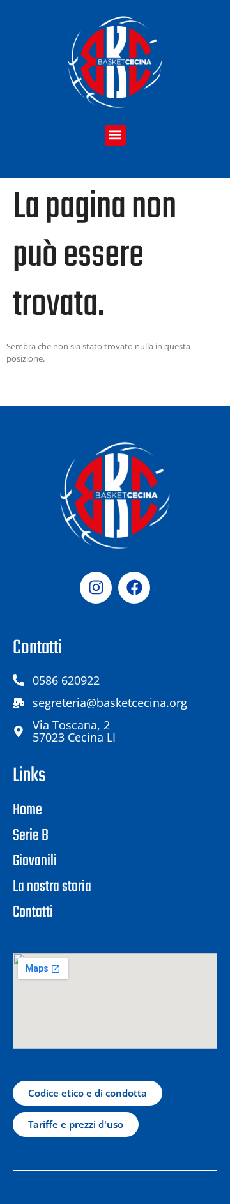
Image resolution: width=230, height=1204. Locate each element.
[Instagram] (96, 588)
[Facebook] (134, 588)
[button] (115, 135)
